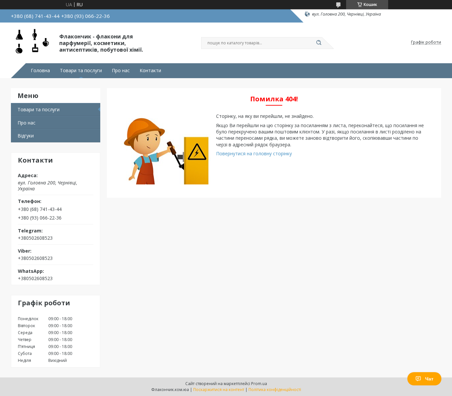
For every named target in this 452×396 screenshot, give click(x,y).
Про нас (121, 70)
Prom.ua (259, 383)
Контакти (150, 70)
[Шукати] (318, 43)
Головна (40, 70)
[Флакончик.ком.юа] (32, 42)
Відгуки (26, 135)
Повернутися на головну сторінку (254, 153)
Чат (429, 378)
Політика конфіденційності (275, 389)
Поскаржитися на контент (218, 389)
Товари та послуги (81, 70)
